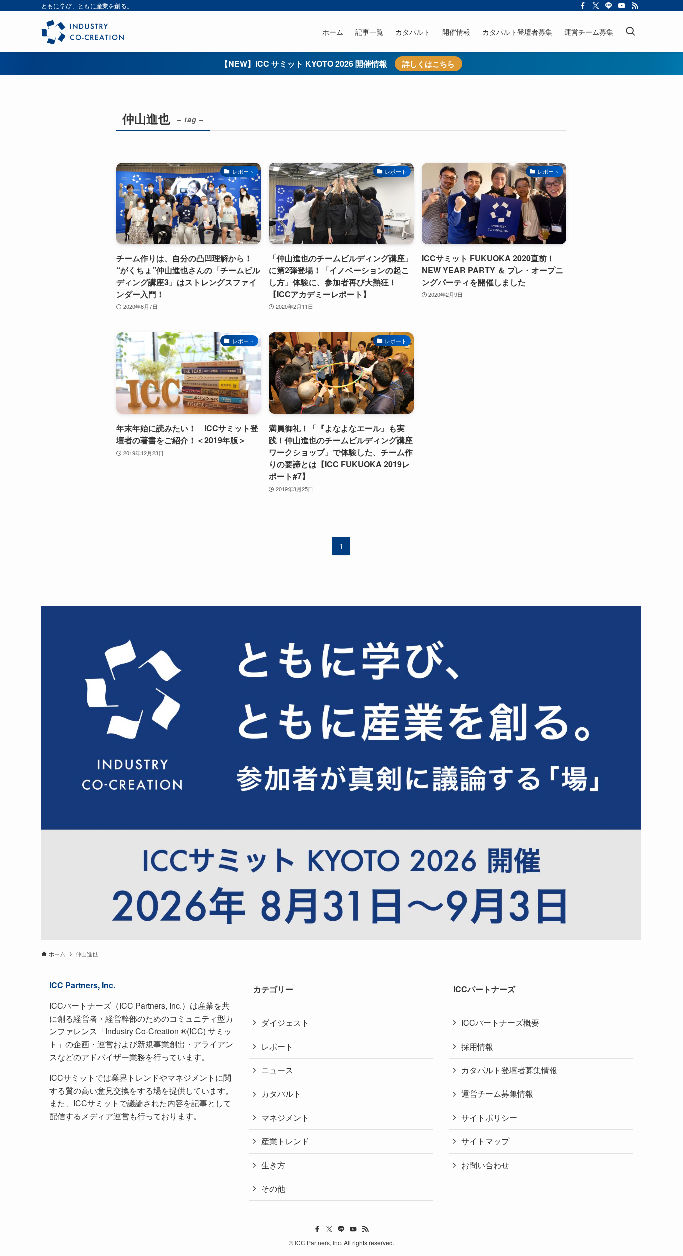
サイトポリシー (490, 1117)
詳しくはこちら (428, 63)
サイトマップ (486, 1141)
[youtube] (622, 5)
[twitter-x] (596, 5)
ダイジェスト (286, 1022)
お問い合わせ (486, 1165)
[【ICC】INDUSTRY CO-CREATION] (83, 31)
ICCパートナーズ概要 (501, 1022)
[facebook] (583, 5)
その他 (274, 1188)
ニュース (278, 1070)
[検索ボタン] (631, 31)
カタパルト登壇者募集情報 (510, 1070)
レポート (278, 1046)
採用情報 (478, 1046)
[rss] (635, 5)
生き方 (274, 1165)
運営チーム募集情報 (498, 1093)
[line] (609, 5)
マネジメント (286, 1117)
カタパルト (282, 1093)
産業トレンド (286, 1141)
